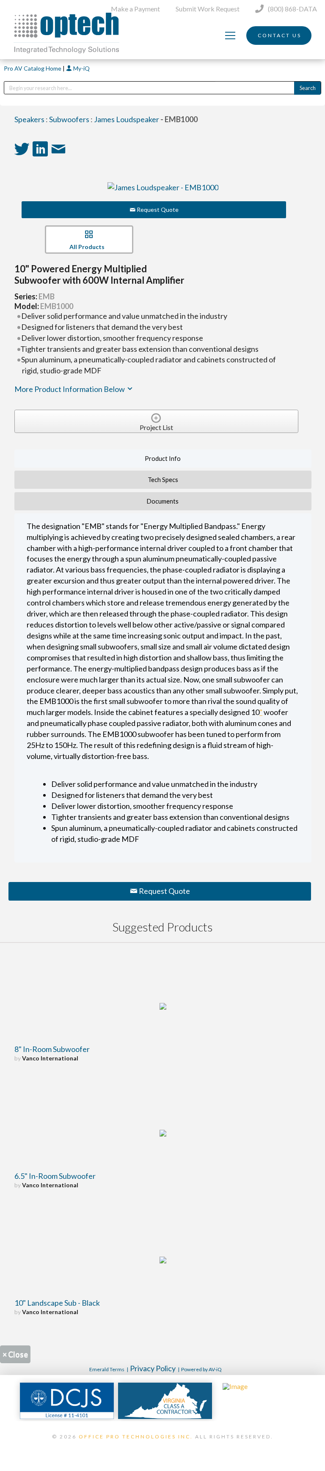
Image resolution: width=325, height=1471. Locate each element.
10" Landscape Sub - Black (57, 1302)
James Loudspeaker (126, 119)
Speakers (29, 119)
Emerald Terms (106, 1369)
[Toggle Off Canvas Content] (230, 35)
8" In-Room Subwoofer (52, 1049)
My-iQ (81, 68)
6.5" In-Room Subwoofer (55, 1176)
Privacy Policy (153, 1368)
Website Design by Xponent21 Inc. (162, 1447)
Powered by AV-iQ (201, 1369)
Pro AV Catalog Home (33, 68)
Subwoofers (69, 119)
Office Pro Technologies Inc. (136, 1436)
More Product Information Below (70, 389)
